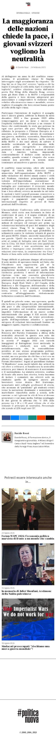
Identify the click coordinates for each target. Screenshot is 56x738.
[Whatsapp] (32, 417)
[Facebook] (6, 417)
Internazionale (23, 13)
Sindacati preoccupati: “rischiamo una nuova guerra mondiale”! (26, 647)
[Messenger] (15, 417)
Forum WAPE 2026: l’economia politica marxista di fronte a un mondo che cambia (28, 537)
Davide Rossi (22, 433)
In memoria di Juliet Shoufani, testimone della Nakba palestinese (27, 592)
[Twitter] (23, 417)
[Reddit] (41, 417)
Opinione (36, 13)
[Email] (50, 417)
